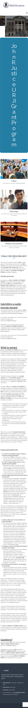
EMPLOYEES (14, 211)
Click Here (14, 27)
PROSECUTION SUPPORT (14, 244)
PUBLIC (14, 181)
